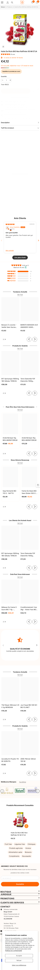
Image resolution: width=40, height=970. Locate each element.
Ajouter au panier (15, 91)
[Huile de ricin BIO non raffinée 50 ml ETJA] (20, 819)
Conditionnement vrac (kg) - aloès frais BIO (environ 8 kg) (28, 608)
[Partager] (37, 89)
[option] (20, 29)
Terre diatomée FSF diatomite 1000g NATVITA (27, 380)
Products (9, 7)
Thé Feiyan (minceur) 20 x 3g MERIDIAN (10, 706)
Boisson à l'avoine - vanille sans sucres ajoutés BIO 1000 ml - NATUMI (9, 326)
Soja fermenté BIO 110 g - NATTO (9, 492)
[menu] (2, 2)
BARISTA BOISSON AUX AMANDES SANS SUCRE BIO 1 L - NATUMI (29, 326)
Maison (3, 7)
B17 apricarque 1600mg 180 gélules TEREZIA (10, 380)
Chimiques (31, 844)
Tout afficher (22, 782)
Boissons (28, 852)
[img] (10, 224)
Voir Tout (20, 294)
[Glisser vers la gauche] (29, 339)
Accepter (19, 955)
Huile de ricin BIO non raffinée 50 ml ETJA (19, 834)
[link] (33, 91)
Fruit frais (8, 844)
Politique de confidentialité (13, 950)
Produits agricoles (16, 848)
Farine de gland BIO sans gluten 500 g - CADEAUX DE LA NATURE (29, 492)
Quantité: (4, 76)
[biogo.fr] (7, 790)
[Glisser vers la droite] (34, 339)
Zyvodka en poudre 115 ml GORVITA (10, 760)
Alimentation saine (15, 852)
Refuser (19, 960)
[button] (5, 54)
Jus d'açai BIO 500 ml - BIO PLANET (29, 706)
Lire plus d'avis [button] (20, 257)
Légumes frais (20, 844)
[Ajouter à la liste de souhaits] (26, 822)
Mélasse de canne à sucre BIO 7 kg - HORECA (9, 608)
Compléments (14, 856)
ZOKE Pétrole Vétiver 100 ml (28, 760)
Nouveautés (26, 856)
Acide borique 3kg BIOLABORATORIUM (29, 439)
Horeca (28, 848)
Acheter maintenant (20, 97)
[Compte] (8, 2)
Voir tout (20, 410)
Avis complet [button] (10, 250)
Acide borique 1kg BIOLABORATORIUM (10, 439)
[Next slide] (38, 240)
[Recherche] (12, 2)
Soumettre (20, 884)
